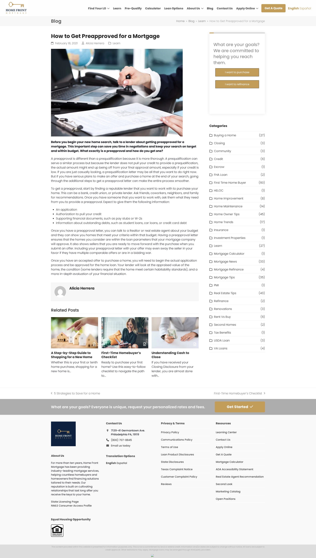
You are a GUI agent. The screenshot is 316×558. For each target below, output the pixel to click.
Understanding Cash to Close (170, 355)
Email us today (120, 446)
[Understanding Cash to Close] (175, 332)
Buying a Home (225, 135)
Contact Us (223, 440)
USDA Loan (222, 340)
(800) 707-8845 (121, 440)
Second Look (224, 484)
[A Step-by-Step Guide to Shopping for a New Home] (74, 332)
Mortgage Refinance (229, 269)
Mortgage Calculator (229, 254)
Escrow (219, 167)
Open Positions (226, 499)
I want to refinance (237, 84)
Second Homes (225, 325)
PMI (216, 285)
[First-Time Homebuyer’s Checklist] (124, 332)
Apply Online (224, 447)
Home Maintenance (228, 206)
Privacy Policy (170, 432)
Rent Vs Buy (222, 317)
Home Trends (223, 222)
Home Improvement (228, 198)
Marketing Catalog (228, 491)
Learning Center (226, 432)
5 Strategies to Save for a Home (75, 393)
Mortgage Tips (224, 277)
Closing (219, 143)
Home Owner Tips (226, 214)
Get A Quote (224, 454)
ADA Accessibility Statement (234, 469)
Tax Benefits (222, 332)
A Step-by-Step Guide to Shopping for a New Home (71, 355)
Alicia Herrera (95, 43)
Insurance (221, 230)
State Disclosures (172, 462)
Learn (116, 43)
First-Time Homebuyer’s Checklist (121, 355)
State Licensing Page (65, 502)
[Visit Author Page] (60, 291)
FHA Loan (220, 175)
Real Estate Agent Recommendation (240, 477)
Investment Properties (229, 238)
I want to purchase (237, 72)
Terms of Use (169, 447)
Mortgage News (225, 261)
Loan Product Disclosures (177, 454)
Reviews (166, 484)
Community (222, 151)
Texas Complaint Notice (177, 469)
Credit (218, 159)
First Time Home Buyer (230, 183)
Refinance (221, 301)
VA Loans (220, 348)
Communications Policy (176, 440)
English (293, 8)
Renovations (223, 309)
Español (305, 8)
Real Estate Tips (225, 293)
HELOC (218, 190)
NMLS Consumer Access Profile (71, 506)
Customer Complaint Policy (179, 477)
